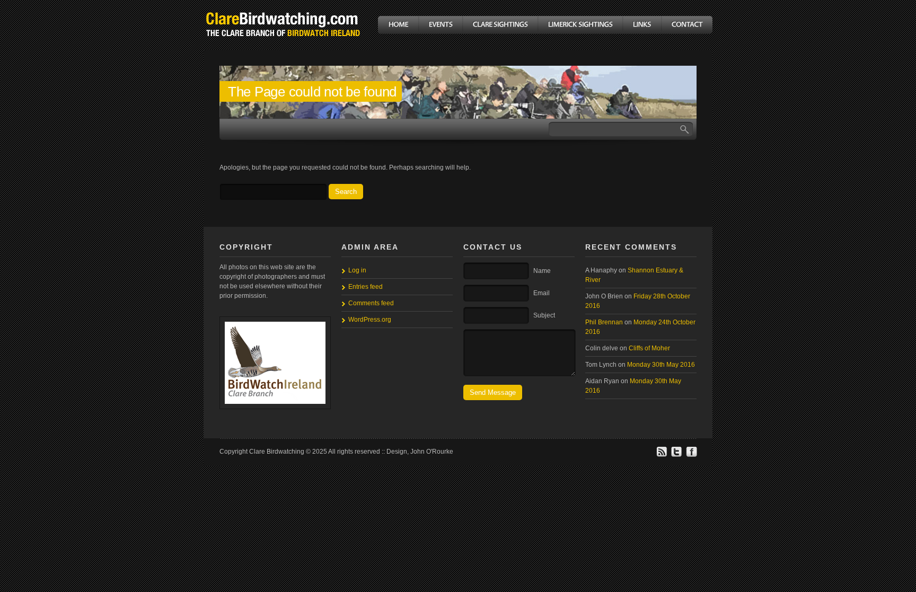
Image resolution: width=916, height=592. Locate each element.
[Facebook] (691, 455)
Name (542, 271)
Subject (544, 315)
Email (541, 293)
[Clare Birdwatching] (283, 44)
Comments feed (371, 303)
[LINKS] (641, 25)
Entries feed (365, 286)
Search (346, 192)
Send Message (493, 392)
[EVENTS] (440, 25)
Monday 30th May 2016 (661, 364)
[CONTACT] (686, 25)
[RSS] (661, 455)
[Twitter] (676, 455)
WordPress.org (369, 319)
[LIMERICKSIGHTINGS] (580, 25)
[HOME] (398, 25)
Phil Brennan (604, 322)
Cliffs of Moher (649, 348)
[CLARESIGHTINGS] (500, 25)
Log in (357, 270)
